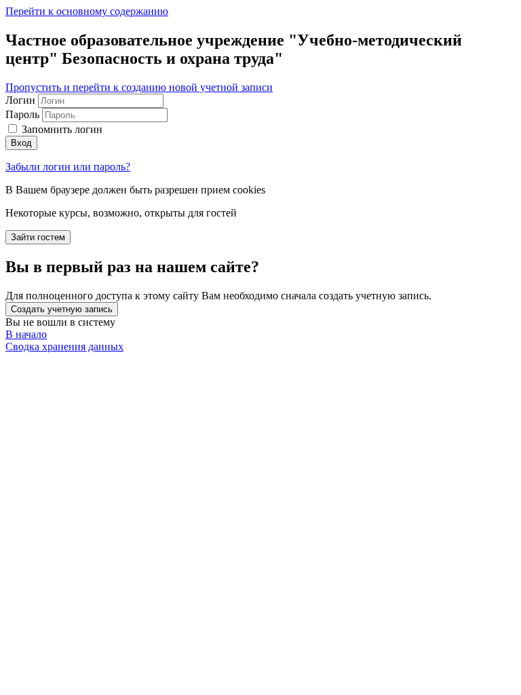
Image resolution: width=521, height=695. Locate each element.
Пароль (22, 114)
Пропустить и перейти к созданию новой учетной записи (139, 87)
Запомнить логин (62, 129)
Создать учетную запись (62, 309)
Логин (21, 100)
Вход (21, 143)
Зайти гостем (38, 237)
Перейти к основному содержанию (86, 11)
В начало (26, 334)
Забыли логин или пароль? (67, 166)
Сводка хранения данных (64, 346)
